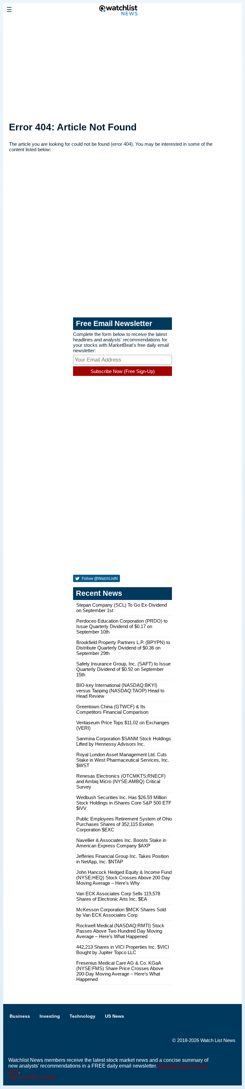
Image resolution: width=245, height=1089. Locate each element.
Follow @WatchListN (99, 578)
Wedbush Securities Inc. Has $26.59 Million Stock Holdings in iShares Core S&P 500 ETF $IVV (123, 803)
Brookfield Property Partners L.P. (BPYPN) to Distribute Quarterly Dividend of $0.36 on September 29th (123, 648)
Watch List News (217, 1040)
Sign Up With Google (32, 1077)
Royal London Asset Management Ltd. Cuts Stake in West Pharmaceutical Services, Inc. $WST (122, 760)
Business (20, 1016)
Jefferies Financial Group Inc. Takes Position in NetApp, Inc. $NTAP (122, 858)
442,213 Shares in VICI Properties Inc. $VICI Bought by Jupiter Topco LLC (122, 949)
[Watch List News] (49, 24)
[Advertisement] (122, 68)
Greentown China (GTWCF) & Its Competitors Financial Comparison (112, 709)
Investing (50, 1016)
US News (114, 1016)
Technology (82, 1016)
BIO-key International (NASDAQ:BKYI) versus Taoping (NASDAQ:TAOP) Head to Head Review (120, 690)
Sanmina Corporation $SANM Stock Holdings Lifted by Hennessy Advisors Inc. (123, 741)
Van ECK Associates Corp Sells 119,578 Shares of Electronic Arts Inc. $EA (118, 896)
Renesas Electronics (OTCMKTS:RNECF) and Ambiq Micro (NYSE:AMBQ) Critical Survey (121, 781)
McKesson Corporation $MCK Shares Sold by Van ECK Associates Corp (121, 912)
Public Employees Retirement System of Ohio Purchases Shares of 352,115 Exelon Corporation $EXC (124, 824)
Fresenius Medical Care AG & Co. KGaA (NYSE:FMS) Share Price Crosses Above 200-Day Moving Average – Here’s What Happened (119, 971)
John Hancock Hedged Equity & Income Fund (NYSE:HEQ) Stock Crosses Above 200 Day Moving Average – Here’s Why (124, 877)
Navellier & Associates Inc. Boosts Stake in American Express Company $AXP (121, 842)
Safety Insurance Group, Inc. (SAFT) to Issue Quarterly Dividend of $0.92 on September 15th (123, 669)
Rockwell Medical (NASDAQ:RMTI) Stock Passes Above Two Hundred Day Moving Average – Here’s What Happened (120, 931)
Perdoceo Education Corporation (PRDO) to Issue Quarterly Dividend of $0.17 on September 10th (121, 626)
